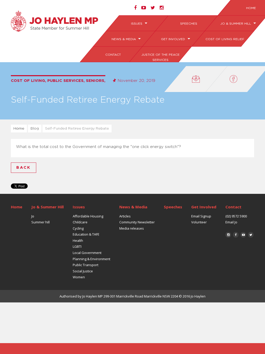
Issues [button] (137, 23)
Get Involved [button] (173, 39)
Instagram (228, 235)
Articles (125, 216)
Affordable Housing (88, 216)
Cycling (78, 228)
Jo (32, 216)
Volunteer (199, 222)
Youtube (243, 235)
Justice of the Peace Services (160, 57)
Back (23, 167)
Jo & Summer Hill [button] (236, 23)
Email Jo (231, 222)
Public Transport (85, 265)
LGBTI (77, 246)
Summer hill (40, 222)
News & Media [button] (124, 39)
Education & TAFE (86, 234)
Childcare (80, 222)
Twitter (251, 235)
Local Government (87, 252)
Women (79, 277)
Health (78, 240)
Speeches (188, 23)
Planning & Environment (91, 259)
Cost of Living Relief (224, 39)
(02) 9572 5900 (236, 216)
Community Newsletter (137, 222)
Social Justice (83, 271)
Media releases (131, 228)
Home (18, 128)
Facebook (236, 235)
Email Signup (201, 216)
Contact (113, 54)
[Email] (195, 79)
